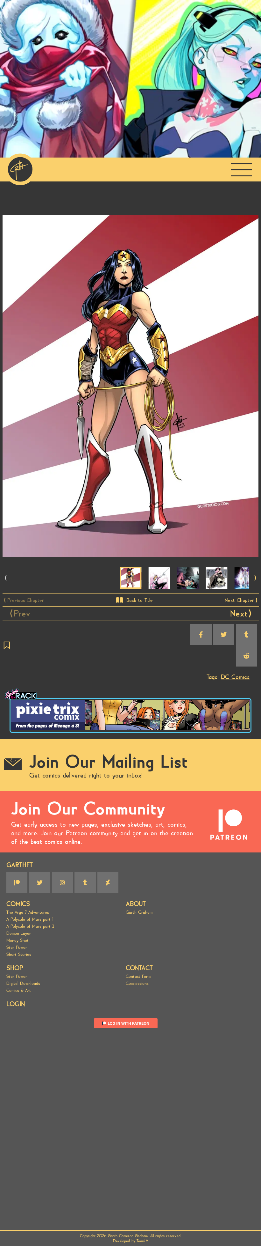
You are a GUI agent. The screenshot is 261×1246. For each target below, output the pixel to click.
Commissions (137, 983)
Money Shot (17, 940)
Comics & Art (18, 990)
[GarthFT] (20, 169)
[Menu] (241, 169)
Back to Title (139, 600)
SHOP (14, 968)
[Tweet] (223, 634)
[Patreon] (16, 882)
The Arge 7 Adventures (27, 912)
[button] (255, 578)
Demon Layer (18, 933)
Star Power (16, 947)
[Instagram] (62, 882)
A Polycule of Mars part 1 (29, 919)
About (136, 904)
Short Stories (18, 954)
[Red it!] (246, 655)
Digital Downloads (23, 983)
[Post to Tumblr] (246, 634)
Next (239, 613)
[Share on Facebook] (200, 634)
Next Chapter (239, 600)
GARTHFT (19, 865)
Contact (139, 968)
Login (15, 1004)
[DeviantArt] (107, 882)
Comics (18, 904)
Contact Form (138, 976)
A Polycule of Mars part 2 (30, 926)
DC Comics (235, 677)
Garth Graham (139, 912)
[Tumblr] (84, 882)
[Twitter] (39, 882)
